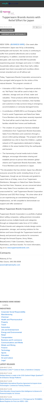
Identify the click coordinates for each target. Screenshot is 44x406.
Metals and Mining (8, 345)
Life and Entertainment (10, 330)
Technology (5, 350)
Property (4, 322)
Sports (3, 353)
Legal (3, 360)
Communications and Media (12, 342)
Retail (3, 335)
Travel (3, 325)
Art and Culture (7, 358)
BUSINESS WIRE (17, 44)
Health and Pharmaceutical (11, 319)
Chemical (4, 317)
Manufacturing (7, 30)
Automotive (5, 327)
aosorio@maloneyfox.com (10, 265)
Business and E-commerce (11, 340)
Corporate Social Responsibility (13, 34)
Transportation (6, 337)
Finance (4, 348)
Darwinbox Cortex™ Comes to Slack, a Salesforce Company (20, 370)
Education (5, 355)
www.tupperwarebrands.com (18, 248)
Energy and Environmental (11, 332)
